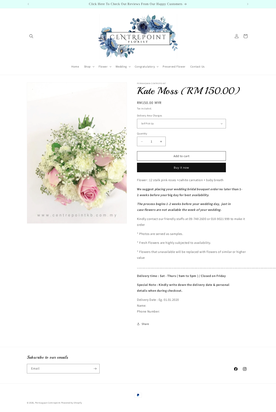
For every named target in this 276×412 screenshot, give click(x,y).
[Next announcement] (247, 4)
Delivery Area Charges (149, 115)
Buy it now (181, 167)
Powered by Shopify (71, 402)
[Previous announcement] (28, 4)
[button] (31, 36)
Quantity (142, 133)
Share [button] (145, 324)
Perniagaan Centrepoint (48, 402)
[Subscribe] (95, 368)
